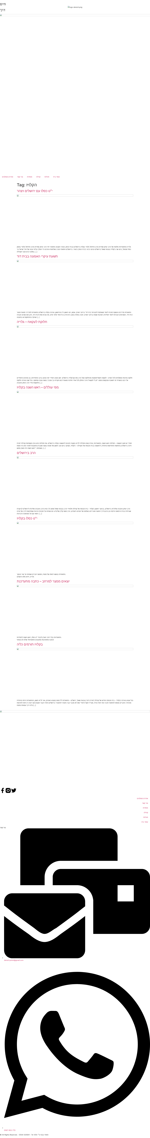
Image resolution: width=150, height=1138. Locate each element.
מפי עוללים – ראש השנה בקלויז (38, 387)
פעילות (46, 177)
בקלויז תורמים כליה (30, 644)
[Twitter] (13, 790)
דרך (2, 10)
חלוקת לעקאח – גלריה (32, 322)
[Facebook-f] (2, 790)
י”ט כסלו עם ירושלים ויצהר (35, 191)
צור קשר (20, 177)
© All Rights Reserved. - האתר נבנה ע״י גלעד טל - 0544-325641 (24, 1135)
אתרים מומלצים (7, 177)
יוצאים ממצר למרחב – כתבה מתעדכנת (43, 581)
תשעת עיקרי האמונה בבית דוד (37, 256)
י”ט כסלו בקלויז (27, 518)
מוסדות (29, 177)
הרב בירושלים (26, 453)
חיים (3, 4)
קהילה (38, 177)
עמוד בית (56, 177)
